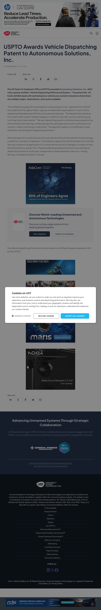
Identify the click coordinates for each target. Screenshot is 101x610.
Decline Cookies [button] (46, 316)
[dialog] (50, 305)
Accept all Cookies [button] (74, 316)
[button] (21, 315)
